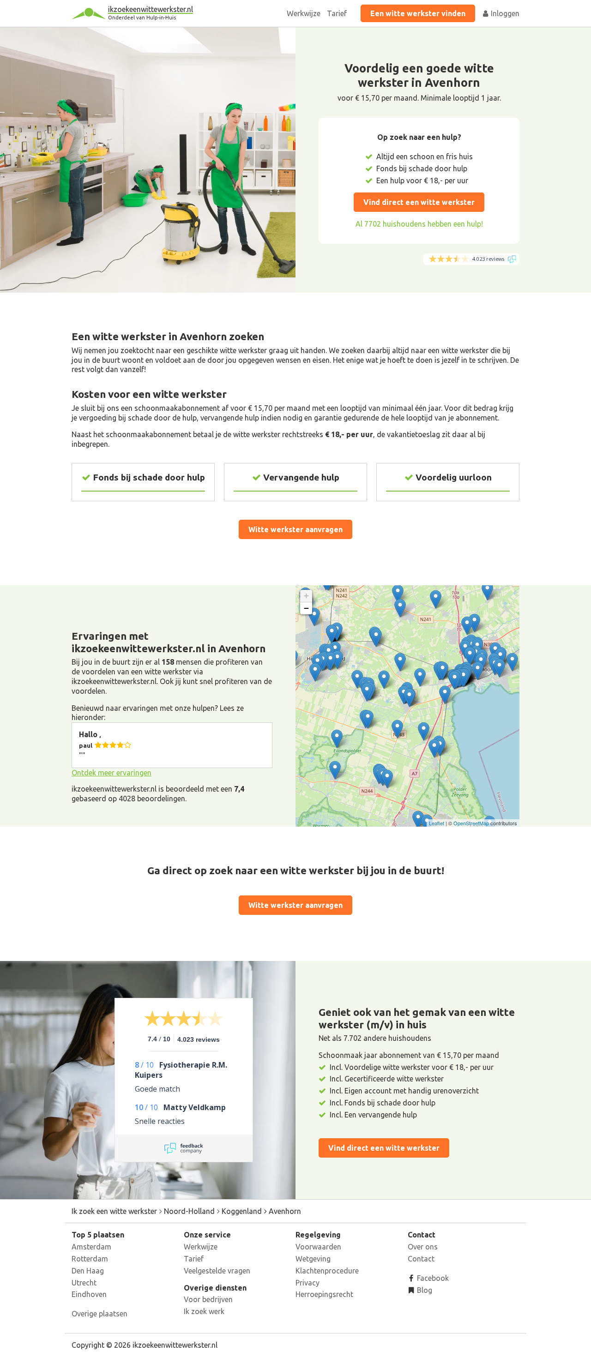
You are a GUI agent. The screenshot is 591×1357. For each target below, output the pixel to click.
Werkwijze (303, 13)
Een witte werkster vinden (417, 13)
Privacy (308, 1283)
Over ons (423, 1247)
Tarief (337, 13)
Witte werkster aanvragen (295, 529)
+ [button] (306, 595)
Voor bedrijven (208, 1299)
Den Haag (88, 1271)
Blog (423, 1290)
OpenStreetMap (471, 823)
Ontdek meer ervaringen (111, 773)
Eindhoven (89, 1294)
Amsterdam (91, 1247)
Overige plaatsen (99, 1313)
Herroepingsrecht (324, 1294)
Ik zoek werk (204, 1311)
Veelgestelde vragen (217, 1271)
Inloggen (504, 13)
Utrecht (84, 1283)
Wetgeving (313, 1259)
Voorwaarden (318, 1247)
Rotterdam (90, 1259)
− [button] (306, 608)
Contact (421, 1259)
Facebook (432, 1278)
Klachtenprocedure (327, 1271)
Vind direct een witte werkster (419, 202)
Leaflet (436, 823)
